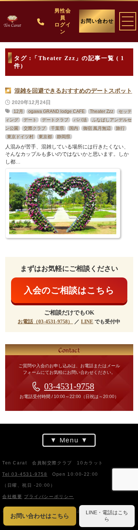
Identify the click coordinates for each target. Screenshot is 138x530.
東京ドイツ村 (20, 136)
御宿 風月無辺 (97, 128)
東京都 (45, 136)
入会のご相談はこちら (69, 290)
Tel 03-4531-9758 (24, 473)
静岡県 (63, 136)
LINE (87, 321)
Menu (69, 440)
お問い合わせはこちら (39, 516)
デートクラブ (55, 119)
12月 (18, 111)
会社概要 (12, 496)
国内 (73, 128)
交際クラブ (35, 128)
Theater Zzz (101, 111)
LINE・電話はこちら (107, 515)
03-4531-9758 (69, 386)
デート (30, 119)
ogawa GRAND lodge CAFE (56, 111)
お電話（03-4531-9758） (45, 321)
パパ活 (80, 119)
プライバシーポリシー (49, 496)
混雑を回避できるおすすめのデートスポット (73, 90)
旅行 (120, 128)
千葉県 (57, 128)
